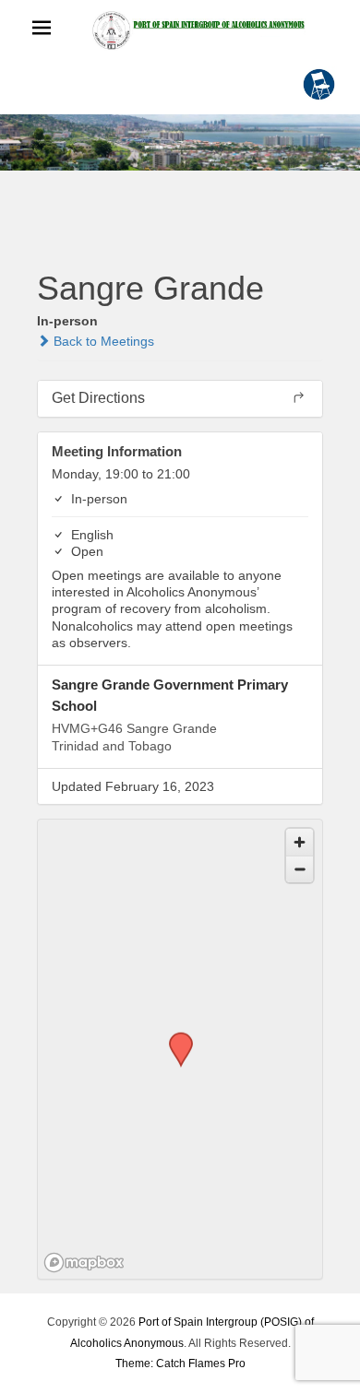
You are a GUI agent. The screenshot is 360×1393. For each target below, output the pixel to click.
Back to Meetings (102, 341)
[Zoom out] (299, 869)
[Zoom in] (299, 842)
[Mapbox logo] (84, 1262)
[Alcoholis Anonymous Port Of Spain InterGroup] (180, 142)
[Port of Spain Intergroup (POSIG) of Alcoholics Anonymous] (198, 30)
